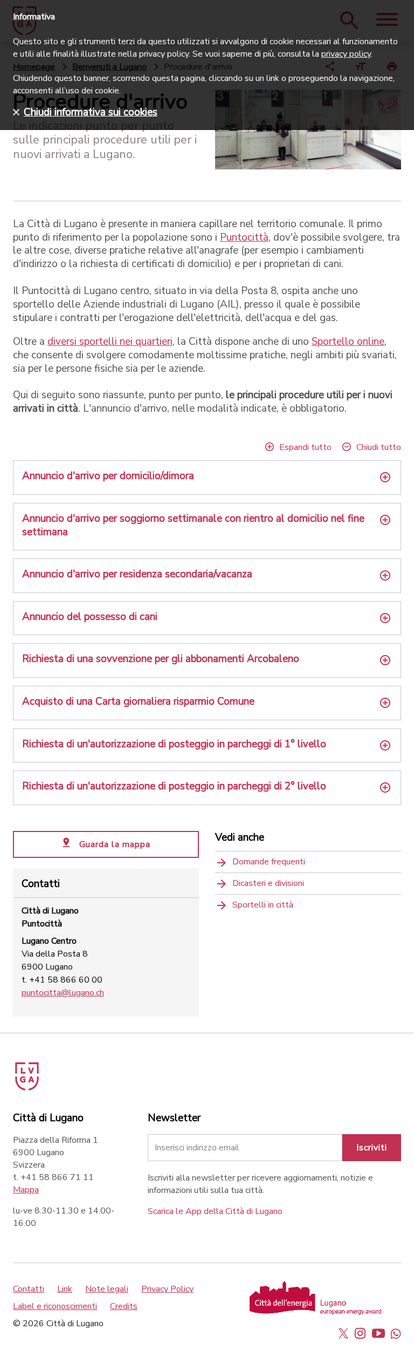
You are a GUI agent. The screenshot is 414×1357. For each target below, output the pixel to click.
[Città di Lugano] (42, 1072)
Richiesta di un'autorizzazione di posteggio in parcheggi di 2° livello (174, 786)
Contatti (28, 1289)
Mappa (26, 1190)
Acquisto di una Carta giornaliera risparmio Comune (138, 701)
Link (64, 1289)
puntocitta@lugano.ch (63, 993)
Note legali (106, 1289)
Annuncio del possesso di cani (89, 617)
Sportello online (348, 342)
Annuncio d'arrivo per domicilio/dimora (108, 476)
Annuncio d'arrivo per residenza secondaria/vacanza (137, 574)
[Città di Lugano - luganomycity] (343, 1333)
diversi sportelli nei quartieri (109, 342)
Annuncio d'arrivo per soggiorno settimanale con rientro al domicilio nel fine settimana (193, 525)
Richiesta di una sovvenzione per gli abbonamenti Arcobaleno (160, 659)
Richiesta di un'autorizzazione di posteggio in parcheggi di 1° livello (174, 744)
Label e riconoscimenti (55, 1306)
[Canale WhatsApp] (395, 1333)
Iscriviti (371, 1148)
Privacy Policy (167, 1289)
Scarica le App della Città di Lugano (215, 1211)
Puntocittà (244, 237)
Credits (123, 1306)
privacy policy (346, 54)
